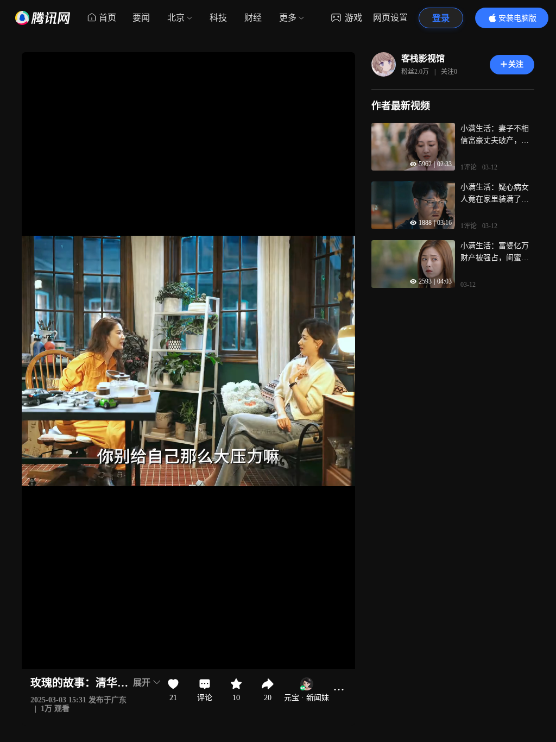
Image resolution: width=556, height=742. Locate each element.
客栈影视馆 (423, 58)
